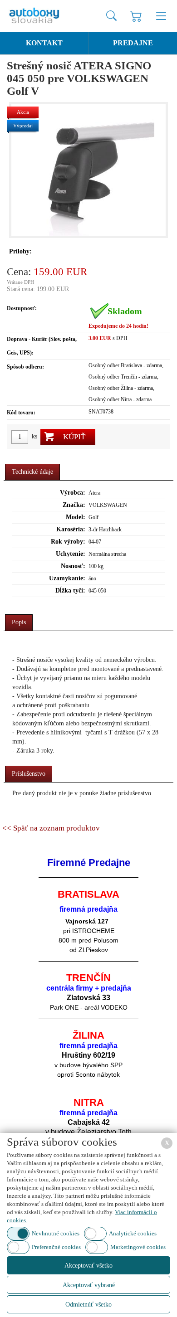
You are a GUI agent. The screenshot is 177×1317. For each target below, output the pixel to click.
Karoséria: (70, 529)
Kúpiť (74, 437)
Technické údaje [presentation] (32, 471)
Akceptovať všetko (88, 1265)
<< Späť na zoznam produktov (51, 828)
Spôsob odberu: (25, 367)
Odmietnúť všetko (88, 1304)
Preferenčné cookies (56, 1247)
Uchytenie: (70, 553)
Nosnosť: (73, 566)
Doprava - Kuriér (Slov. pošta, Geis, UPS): (42, 346)
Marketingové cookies (138, 1247)
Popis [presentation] (19, 622)
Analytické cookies (133, 1233)
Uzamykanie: (67, 578)
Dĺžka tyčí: (70, 590)
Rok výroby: (68, 541)
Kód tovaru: (21, 412)
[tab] (32, 472)
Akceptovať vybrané (89, 1285)
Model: (75, 517)
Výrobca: (72, 492)
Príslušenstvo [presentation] (28, 773)
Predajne (133, 43)
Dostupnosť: (22, 308)
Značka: (74, 504)
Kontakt (44, 43)
